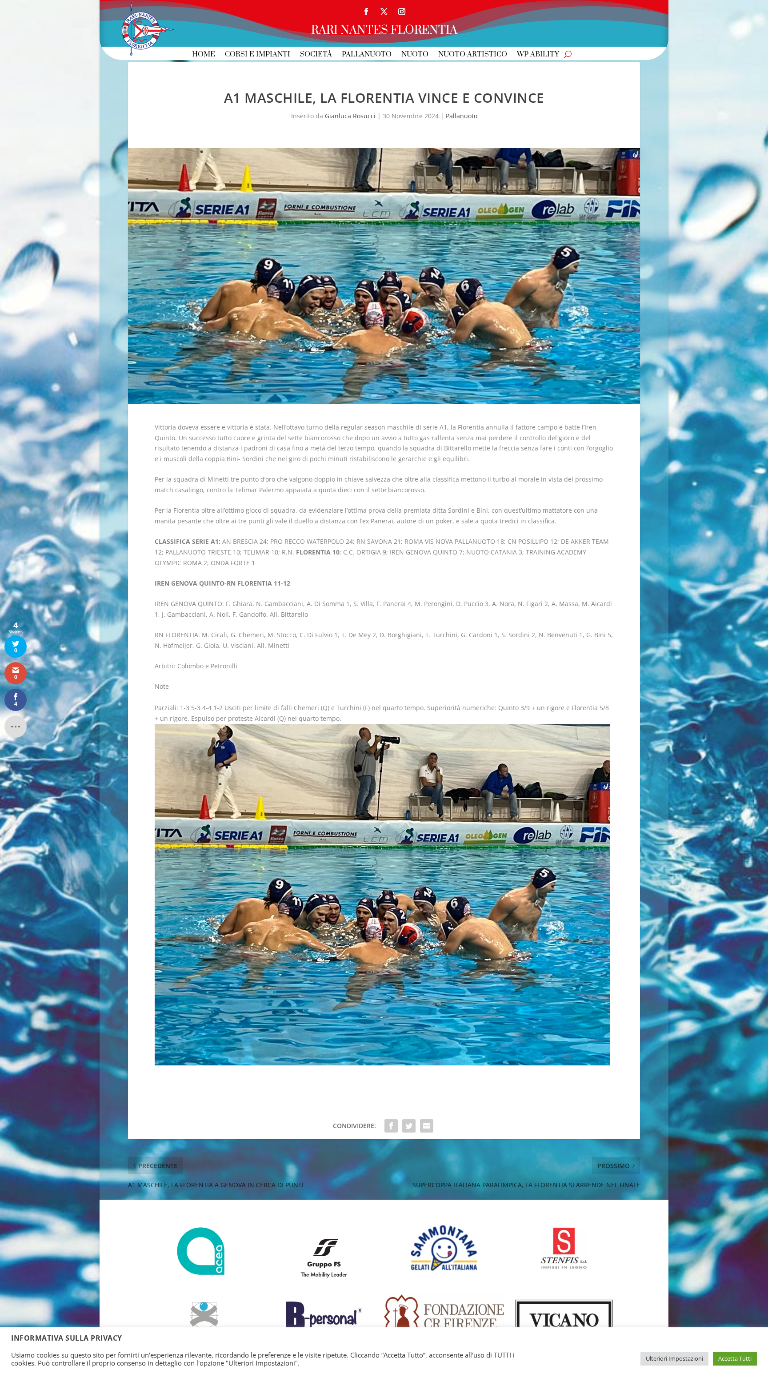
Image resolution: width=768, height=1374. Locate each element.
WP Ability (538, 55)
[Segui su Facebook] (366, 11)
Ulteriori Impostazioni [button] (674, 1358)
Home (203, 55)
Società (316, 55)
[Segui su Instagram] (402, 11)
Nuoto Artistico (472, 55)
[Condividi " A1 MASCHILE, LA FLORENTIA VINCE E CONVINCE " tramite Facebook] (391, 1126)
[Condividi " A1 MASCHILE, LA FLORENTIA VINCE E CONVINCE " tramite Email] (427, 1126)
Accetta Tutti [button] (735, 1358)
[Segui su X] (384, 11)
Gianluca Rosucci (350, 116)
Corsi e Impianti (257, 55)
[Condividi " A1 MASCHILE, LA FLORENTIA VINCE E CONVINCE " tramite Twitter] (409, 1126)
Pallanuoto (367, 55)
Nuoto (414, 55)
